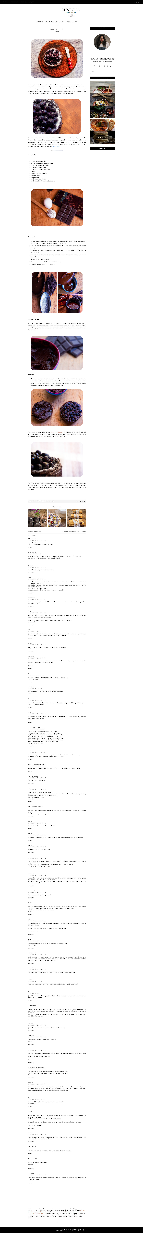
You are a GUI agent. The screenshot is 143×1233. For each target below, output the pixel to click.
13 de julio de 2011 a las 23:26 (37, 954)
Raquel (30, 980)
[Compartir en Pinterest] (80, 501)
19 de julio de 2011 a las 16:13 (37, 1134)
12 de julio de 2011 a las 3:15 (36, 612)
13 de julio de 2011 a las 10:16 (37, 940)
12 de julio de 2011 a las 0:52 (36, 567)
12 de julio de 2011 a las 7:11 (36, 728)
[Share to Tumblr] (82, 501)
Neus (29, 611)
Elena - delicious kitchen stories (36, 1067)
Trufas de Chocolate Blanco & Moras (74, 531)
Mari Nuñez (31, 1023)
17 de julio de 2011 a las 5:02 (36, 1084)
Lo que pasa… (31, 1035)
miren (29, 939)
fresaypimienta (32, 1005)
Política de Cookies (82, 1230)
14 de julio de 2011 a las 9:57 (36, 1006)
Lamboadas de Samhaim (34, 727)
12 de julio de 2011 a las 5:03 (36, 700)
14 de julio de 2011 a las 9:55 (36, 993)
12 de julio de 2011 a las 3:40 (36, 644)
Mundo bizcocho (32, 1146)
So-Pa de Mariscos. (102, 123)
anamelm (30, 1082)
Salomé (30, 833)
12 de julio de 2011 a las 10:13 (37, 765)
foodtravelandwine (32, 953)
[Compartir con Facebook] (78, 501)
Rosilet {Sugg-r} (32, 552)
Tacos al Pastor (102, 87)
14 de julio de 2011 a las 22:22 (37, 1037)
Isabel (29, 577)
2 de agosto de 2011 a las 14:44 (37, 1175)
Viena (29, 712)
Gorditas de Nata (102, 137)
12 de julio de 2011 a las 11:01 (37, 789)
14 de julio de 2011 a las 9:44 (36, 981)
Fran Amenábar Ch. (33, 776)
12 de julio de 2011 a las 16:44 (37, 875)
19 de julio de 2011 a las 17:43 (37, 1148)
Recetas (32, 2)
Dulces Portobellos (35, 531)
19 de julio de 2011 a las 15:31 (37, 1112)
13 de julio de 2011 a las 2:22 (36, 920)
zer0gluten (30, 874)
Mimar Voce (56, 146)
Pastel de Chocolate (57, 432)
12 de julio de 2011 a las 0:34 (36, 553)
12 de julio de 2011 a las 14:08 (37, 846)
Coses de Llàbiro (32, 698)
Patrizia (30, 1111)
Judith (29, 629)
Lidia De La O (31, 750)
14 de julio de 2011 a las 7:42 (36, 969)
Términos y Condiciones (72, 1230)
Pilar (29, 673)
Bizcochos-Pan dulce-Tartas (38, 501)
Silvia (29, 919)
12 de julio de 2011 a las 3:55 (36, 658)
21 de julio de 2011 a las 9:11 (36, 1159)
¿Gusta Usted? (31, 890)
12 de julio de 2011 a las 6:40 (36, 713)
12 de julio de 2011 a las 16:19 (37, 858)
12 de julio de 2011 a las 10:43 (37, 777)
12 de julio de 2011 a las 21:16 (37, 904)
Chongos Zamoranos (102, 99)
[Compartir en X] (76, 501)
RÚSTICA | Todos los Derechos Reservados (74, 1229)
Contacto (23, 2)
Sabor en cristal (32, 538)
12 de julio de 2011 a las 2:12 (36, 599)
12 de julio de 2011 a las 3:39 (36, 631)
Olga (29, 1097)
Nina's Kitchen (31, 968)
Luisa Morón (31, 687)
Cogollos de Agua (32, 1173)
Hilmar (29, 902)
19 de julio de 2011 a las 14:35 (37, 1099)
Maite (29, 857)
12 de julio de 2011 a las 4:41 (36, 688)
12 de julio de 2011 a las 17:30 (37, 892)
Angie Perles (31, 597)
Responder (31, 547)
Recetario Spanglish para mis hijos (36, 764)
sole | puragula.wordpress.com (35, 806)
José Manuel (31, 656)
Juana (29, 788)
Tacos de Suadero (102, 112)
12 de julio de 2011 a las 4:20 (36, 674)
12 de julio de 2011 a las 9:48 (36, 752)
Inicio (5, 2)
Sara (29, 991)
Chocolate (50, 501)
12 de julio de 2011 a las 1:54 (36, 579)
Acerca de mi (14, 2)
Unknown (30, 643)
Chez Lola (30, 565)
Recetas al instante (33, 1158)
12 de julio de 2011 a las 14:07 (37, 834)
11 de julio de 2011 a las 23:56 (37, 540)
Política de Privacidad (61, 1230)
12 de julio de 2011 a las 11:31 (37, 823)
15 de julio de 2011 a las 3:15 (36, 1050)
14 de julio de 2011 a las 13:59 (37, 1025)
